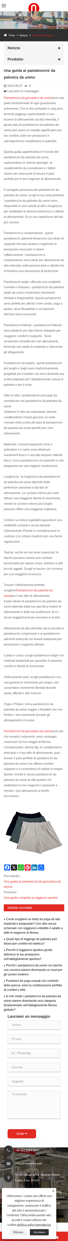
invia (22, 1134)
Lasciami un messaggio (23, 91)
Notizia (23, 35)
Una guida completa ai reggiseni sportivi (31, 897)
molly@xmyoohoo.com (28, 1163)
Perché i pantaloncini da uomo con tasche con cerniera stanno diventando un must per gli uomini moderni (33, 970)
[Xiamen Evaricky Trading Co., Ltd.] (34, 1)
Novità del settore (42, 35)
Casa (12, 35)
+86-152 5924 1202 (27, 1150)
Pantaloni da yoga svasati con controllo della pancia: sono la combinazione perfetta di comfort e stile (33, 985)
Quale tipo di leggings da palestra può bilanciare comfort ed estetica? (30, 941)
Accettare (39, 1232)
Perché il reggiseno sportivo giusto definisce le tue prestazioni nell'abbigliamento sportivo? (28, 954)
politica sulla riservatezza (34, 1224)
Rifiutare (18, 1232)
